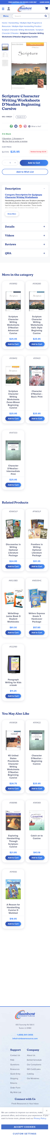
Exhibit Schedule (34, 1059)
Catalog (30, 1073)
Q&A (8, 253)
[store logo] (25, 8)
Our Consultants (34, 1064)
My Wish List (15, 1092)
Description (13, 188)
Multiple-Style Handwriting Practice (26, 26)
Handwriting (14, 22)
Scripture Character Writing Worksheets (18, 29)
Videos (9, 235)
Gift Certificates (34, 1069)
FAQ (12, 1059)
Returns (13, 1083)
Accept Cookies (25, 1127)
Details (9, 226)
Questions (14, 1064)
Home (4, 22)
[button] (6, 54)
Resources (14, 1069)
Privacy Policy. (40, 1118)
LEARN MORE (44, 2)
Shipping (14, 1078)
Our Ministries (33, 1078)
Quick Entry (15, 1073)
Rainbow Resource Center (25, 1015)
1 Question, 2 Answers (12, 138)
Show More (12, 214)
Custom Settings (24, 1133)
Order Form (15, 1087)
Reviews (10, 244)
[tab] (25, 188)
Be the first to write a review (14, 141)
